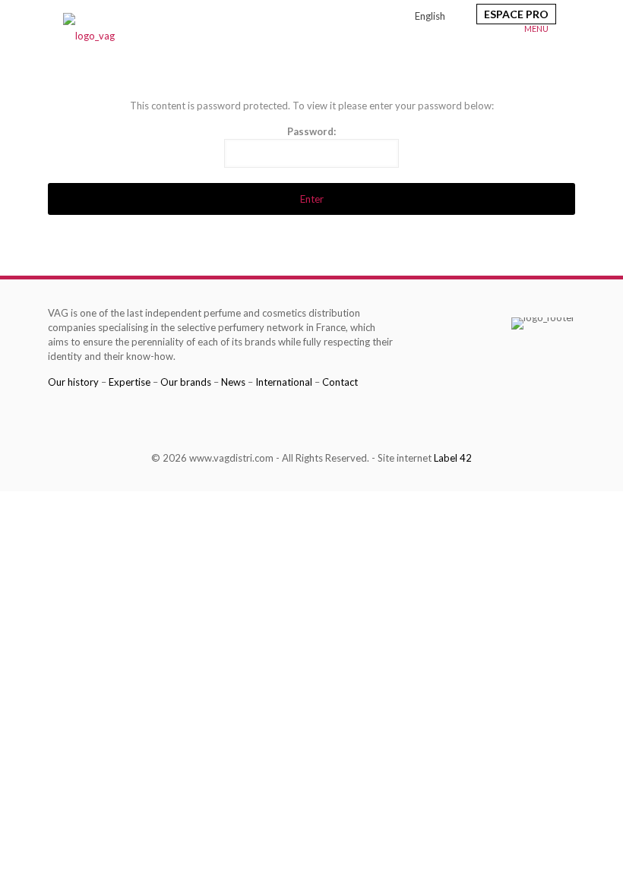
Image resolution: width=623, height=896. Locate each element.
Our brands (185, 382)
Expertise (129, 382)
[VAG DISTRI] (89, 34)
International (283, 382)
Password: (311, 131)
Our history (73, 382)
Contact (340, 382)
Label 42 (453, 458)
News (233, 382)
